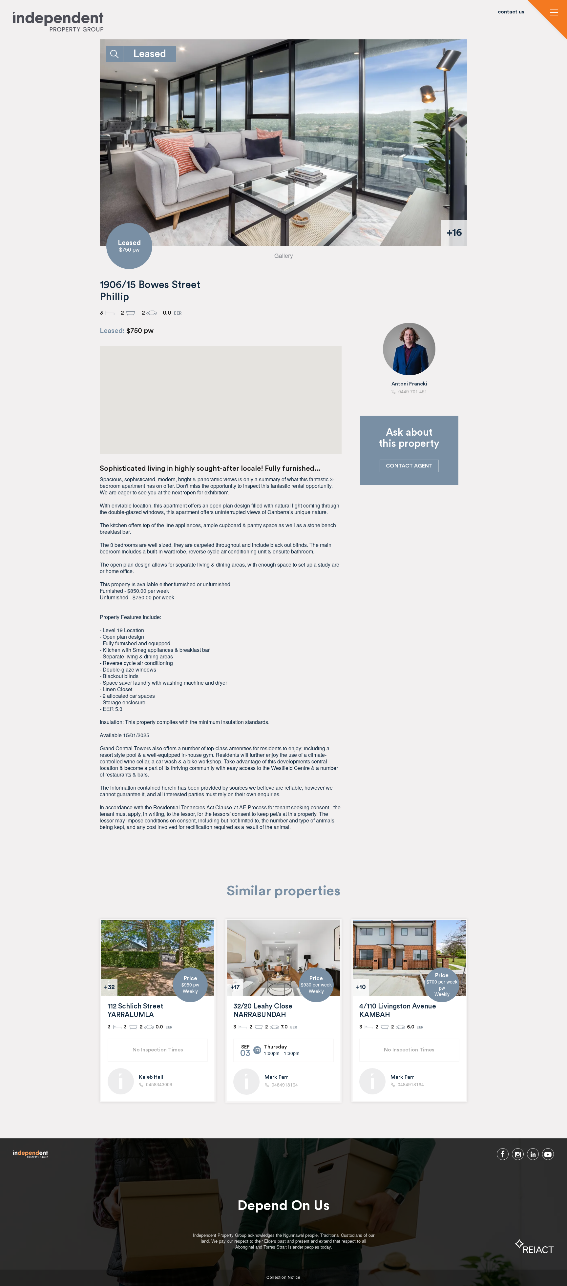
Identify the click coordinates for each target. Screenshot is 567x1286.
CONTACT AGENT (409, 465)
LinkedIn (533, 1154)
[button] (554, 13)
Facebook (503, 1154)
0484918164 (285, 1085)
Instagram (518, 1154)
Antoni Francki (409, 383)
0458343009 (159, 1085)
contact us (511, 12)
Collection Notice (283, 1277)
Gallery (283, 255)
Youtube (548, 1154)
